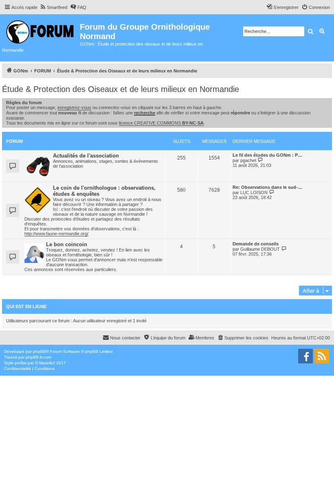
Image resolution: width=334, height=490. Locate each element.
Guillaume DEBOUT (260, 249)
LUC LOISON (254, 192)
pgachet (248, 160)
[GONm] (41, 30)
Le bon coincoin (66, 244)
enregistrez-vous (74, 107)
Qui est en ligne (26, 306)
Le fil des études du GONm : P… (267, 155)
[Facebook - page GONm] (305, 356)
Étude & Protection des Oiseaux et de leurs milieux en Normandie (120, 89)
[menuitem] (53, 7)
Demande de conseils (256, 243)
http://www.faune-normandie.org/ (56, 233)
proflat (20, 363)
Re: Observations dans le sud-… (267, 187)
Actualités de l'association (86, 156)
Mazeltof (47, 363)
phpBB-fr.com (38, 357)
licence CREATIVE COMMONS (161, 122)
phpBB (39, 351)
